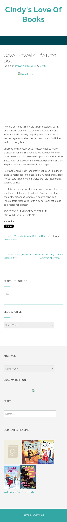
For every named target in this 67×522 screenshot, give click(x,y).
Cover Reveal (11, 239)
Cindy (43, 65)
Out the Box (39, 515)
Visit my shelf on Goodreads (19, 492)
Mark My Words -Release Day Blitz (32, 236)
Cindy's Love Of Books (33, 14)
